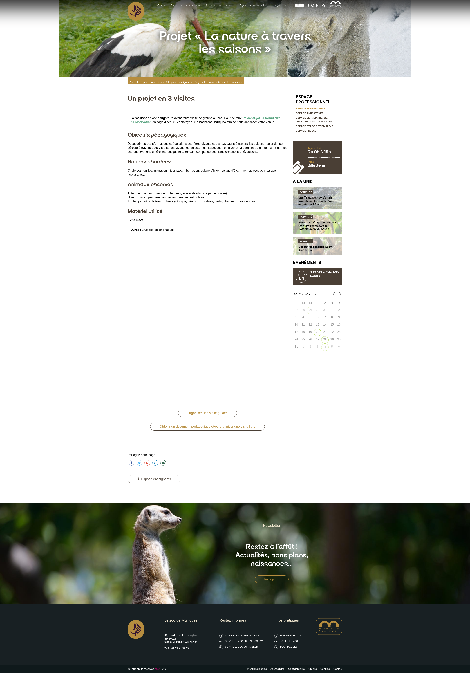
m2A (157, 668)
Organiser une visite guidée (207, 413)
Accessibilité (277, 668)
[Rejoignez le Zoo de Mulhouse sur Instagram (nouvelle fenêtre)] (312, 5)
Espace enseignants (180, 82)
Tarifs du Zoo (289, 641)
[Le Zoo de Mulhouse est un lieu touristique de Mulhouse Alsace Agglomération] (329, 634)
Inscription (271, 579)
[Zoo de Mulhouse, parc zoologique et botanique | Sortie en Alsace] (136, 648)
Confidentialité (296, 668)
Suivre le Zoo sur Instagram (244, 641)
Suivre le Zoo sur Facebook (243, 635)
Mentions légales (257, 668)
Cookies (325, 668)
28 (325, 339)
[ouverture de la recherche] (322, 5)
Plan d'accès (288, 647)
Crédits (312, 668)
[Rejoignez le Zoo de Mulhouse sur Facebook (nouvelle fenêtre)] (308, 5)
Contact (337, 668)
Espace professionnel (152, 82)
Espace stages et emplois (314, 126)
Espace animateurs (309, 113)
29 (310, 310)
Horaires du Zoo (291, 635)
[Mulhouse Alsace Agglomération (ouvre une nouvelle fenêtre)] (335, 7)
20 (317, 332)
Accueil (133, 82)
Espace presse (306, 131)
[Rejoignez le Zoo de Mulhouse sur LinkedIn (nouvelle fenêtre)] (317, 5)
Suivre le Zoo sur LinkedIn (242, 647)
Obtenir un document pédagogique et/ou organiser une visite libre (207, 426)
